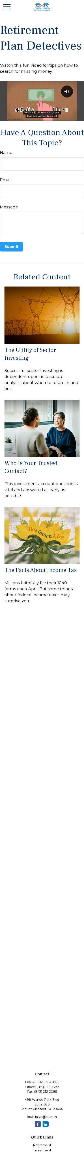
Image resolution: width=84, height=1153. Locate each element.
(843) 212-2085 (47, 1082)
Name (6, 152)
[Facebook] (38, 1124)
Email (6, 179)
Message (9, 207)
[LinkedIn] (46, 1124)
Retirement (42, 1145)
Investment (42, 1150)
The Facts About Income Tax (40, 570)
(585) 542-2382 (48, 1087)
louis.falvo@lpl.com (42, 1117)
